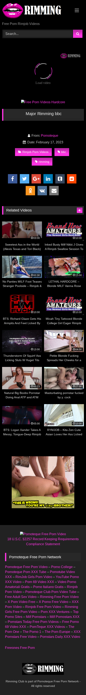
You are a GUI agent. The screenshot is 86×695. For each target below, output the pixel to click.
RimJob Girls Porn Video (33, 577)
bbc (63, 152)
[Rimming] (35, 11)
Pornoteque (49, 135)
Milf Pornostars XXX (65, 617)
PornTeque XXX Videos (47, 627)
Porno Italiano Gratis (48, 587)
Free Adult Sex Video (21, 597)
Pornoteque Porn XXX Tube (25, 572)
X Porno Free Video (53, 602)
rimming (44, 161)
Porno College (62, 567)
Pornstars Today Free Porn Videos (33, 622)
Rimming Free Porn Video (59, 597)
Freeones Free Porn (20, 647)
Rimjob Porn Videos (35, 152)
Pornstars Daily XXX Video (60, 636)
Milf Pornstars (36, 617)
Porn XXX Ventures (55, 612)
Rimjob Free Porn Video (43, 607)
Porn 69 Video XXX (39, 582)
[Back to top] (73, 683)
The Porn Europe (57, 631)
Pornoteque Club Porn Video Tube (50, 592)
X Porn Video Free (21, 602)
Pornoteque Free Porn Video (26, 567)
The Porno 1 (32, 631)
